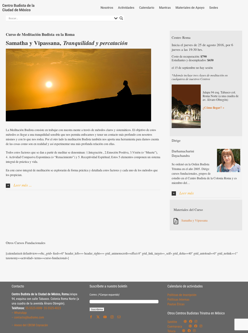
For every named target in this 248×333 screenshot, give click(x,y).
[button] (83, 185)
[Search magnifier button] (121, 18)
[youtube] (105, 316)
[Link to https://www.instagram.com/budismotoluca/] (194, 330)
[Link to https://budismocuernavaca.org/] (190, 326)
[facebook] (91, 316)
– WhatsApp (19, 313)
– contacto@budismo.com (28, 317)
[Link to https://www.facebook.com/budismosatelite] (190, 321)
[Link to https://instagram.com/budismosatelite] (196, 321)
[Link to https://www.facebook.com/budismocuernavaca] (195, 326)
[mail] (119, 316)
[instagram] (112, 316)
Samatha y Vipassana (194, 220)
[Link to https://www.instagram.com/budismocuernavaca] (201, 326)
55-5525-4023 (52, 308)
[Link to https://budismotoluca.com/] (183, 330)
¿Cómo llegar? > (213, 107)
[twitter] (98, 316)
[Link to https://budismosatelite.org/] (185, 321)
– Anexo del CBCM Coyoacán (30, 325)
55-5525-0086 (33, 308)
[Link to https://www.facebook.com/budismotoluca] (189, 330)
